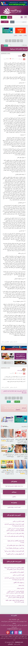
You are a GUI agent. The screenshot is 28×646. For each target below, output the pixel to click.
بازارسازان (10, 644)
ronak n (20, 56)
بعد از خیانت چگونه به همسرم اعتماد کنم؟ (14, 486)
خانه (25, 17)
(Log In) (18, 410)
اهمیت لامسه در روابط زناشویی (14, 507)
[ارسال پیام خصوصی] (24, 59)
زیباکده (25, 35)
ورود (10, 17)
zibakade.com (19, 642)
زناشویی (15, 35)
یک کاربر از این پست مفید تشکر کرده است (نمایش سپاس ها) (14, 392)
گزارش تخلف (4, 342)
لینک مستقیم (13, 342)
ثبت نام (24, 408)
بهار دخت (19, 370)
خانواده (20, 35)
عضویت (3, 17)
